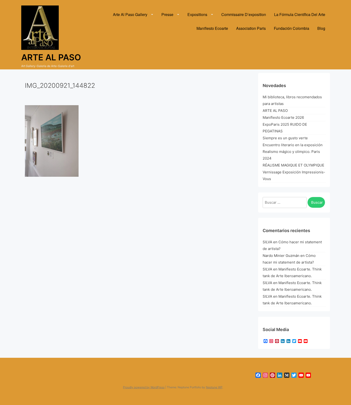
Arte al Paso (51, 57)
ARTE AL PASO (275, 110)
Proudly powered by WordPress (144, 387)
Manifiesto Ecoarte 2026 (283, 117)
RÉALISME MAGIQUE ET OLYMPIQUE (293, 165)
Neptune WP (214, 387)
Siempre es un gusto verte (285, 138)
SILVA (267, 242)
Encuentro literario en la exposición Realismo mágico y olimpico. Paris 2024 (293, 152)
